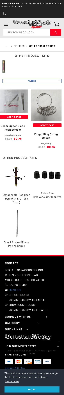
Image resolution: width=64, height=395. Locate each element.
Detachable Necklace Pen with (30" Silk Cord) (16, 198)
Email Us (15, 290)
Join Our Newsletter (21, 346)
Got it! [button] (32, 389)
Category (12, 322)
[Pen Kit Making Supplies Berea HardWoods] (32, 24)
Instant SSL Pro (15, 368)
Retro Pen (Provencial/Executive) (47, 195)
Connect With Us (18, 316)
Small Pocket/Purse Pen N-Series (16, 244)
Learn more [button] (12, 381)
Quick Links (13, 329)
